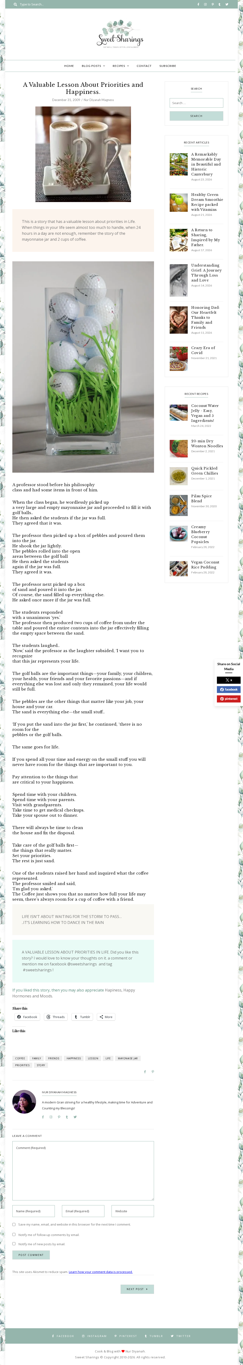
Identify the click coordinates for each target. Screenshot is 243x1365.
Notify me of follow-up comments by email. (49, 1235)
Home (69, 66)
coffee (20, 1058)
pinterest (231, 699)
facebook (231, 689)
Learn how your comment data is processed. (101, 1272)
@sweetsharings (82, 964)
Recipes (119, 66)
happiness (74, 1058)
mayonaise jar (128, 1058)
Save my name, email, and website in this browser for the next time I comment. (74, 1224)
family (36, 1058)
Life (108, 1058)
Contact (144, 66)
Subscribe (167, 66)
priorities (22, 1065)
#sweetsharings (37, 970)
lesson (93, 1058)
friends (53, 1058)
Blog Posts (91, 66)
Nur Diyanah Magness (99, 100)
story (41, 1065)
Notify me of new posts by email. (42, 1244)
